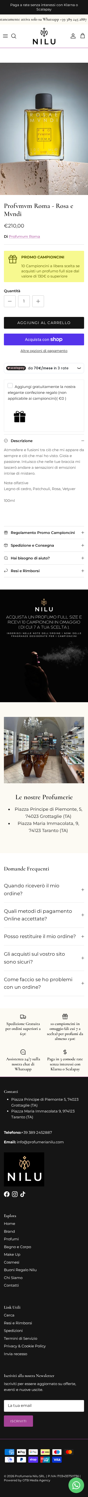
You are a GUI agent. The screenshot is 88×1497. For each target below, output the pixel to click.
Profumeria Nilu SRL (30, 1472)
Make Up (12, 1250)
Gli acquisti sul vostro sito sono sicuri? (34, 954)
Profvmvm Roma (24, 232)
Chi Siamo (13, 1273)
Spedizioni (13, 1326)
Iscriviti (18, 1417)
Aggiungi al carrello (44, 318)
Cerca (9, 1311)
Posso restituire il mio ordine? (40, 932)
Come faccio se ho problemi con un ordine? (38, 979)
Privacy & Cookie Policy (25, 1342)
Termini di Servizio (20, 1334)
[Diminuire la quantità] (10, 297)
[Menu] (5, 31)
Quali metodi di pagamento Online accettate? (38, 911)
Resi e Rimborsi (18, 1318)
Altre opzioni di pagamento (44, 347)
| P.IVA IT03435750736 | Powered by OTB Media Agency (42, 1474)
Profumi (11, 1234)
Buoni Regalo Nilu (20, 1265)
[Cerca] (16, 31)
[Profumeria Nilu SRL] (44, 32)
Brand (9, 1227)
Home (9, 1219)
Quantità (12, 286)
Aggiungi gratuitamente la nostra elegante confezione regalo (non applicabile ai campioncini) (42, 388)
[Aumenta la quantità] (38, 297)
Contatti (11, 1281)
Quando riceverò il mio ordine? (31, 885)
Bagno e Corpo (17, 1242)
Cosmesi (11, 1258)
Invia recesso (15, 1349)
